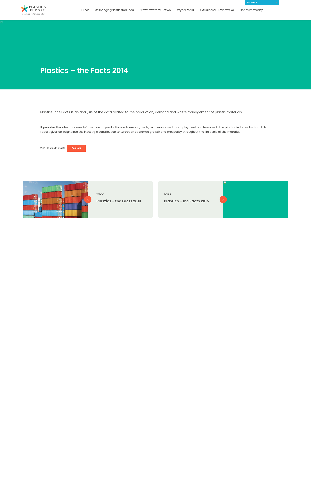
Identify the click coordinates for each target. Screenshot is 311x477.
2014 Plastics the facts (52, 148)
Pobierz (76, 148)
